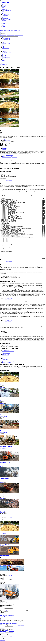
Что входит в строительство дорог (7, 156)
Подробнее (2, 545)
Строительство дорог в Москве (7, 154)
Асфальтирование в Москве (5, 398)
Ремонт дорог (4, 358)
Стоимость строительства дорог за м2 (8, 155)
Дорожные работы (5, 352)
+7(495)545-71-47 (9, 180)
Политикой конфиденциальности (5, 623)
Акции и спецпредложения (4, 544)
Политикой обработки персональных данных (13, 610)
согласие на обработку (16, 627)
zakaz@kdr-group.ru (8, 140)
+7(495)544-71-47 (9, 138)
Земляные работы (3, 511)
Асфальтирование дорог (6, 354)
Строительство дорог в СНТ (6, 353)
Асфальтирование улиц (5, 355)
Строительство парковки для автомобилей (8, 361)
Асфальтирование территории (6, 356)
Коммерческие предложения (4, 555)
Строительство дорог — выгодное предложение (9, 157)
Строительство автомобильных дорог (8, 351)
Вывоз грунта (2, 35)
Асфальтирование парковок (6, 362)
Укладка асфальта (5, 359)
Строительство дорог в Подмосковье (7, 414)
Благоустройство (7, 35)
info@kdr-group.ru (3, 32)
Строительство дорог (13, 35)
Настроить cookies (14, 623)
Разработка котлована (19, 35)
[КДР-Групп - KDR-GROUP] (3, 29)
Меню (1, 34)
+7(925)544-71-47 (4, 139)
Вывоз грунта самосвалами (5, 494)
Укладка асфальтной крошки (6, 357)
